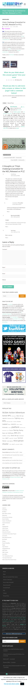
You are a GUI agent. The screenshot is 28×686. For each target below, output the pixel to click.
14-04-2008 (15, 26)
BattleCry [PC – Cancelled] (9, 659)
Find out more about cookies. (12, 684)
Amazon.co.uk (5, 479)
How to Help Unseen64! (8, 582)
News (4, 574)
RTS (19, 433)
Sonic (3, 438)
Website (4, 279)
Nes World (4, 539)
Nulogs (4, 541)
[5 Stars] (13, 80)
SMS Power (4, 550)
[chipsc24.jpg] (14, 61)
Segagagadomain (6, 548)
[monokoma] (6, 107)
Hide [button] (22, 684)
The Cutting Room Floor (7, 556)
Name (4, 267)
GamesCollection (6, 522)
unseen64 (17, 444)
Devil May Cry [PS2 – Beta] (16, 452)
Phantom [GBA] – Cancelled (9, 662)
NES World (11, 54)
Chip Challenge (7, 154)
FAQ (4, 590)
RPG (15, 433)
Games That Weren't (6, 521)
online (9, 427)
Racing (15, 430)
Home (4, 571)
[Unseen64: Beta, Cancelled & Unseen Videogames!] (12, 4)
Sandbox (4, 435)
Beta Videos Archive (6, 513)
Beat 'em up (19, 416)
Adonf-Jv (4, 508)
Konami (19, 421)
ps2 (8, 430)
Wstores (4, 460)
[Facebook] (22, 107)
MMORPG (13, 424)
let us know (4, 322)
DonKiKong (13, 174)
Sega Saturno (5, 546)
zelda (21, 444)
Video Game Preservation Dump (9, 559)
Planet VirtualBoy (6, 543)
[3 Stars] (10, 80)
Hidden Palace (5, 530)
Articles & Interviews (7, 579)
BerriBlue (4, 511)
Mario (9, 424)
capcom (4, 418)
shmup (8, 435)
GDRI (3, 524)
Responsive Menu (25, 4)
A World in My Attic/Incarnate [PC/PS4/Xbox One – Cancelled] (14, 655)
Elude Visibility (5, 519)
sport (7, 438)
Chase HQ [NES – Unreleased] (18, 160)
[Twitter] (24, 107)
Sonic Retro (4, 554)
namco (20, 424)
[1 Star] (6, 80)
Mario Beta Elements (6, 537)
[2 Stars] (8, 80)
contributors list (5, 39)
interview (15, 421)
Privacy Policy (6, 596)
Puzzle (11, 430)
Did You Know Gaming (7, 517)
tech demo (10, 441)
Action (5, 412)
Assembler (4, 509)
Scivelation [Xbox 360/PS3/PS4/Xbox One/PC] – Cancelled (13, 650)
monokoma (6, 26)
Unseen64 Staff (6, 587)
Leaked (4, 424)
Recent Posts (11, 103)
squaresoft (11, 438)
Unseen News (5, 19)
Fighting (17, 418)
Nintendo (5, 427)
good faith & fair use (17, 319)
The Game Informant (7, 557)
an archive (10, 304)
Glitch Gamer (5, 528)
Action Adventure (17, 412)
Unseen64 (19, 109)
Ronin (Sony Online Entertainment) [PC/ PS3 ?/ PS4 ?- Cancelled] (14, 666)
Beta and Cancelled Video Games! (15, 455)
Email (3, 273)
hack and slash (9, 421)
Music (18, 424)
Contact (10, 457)
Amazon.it (18, 477)
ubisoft (13, 444)
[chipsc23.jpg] (6, 61)
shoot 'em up (14, 435)
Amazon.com (13, 477)
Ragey (3, 545)
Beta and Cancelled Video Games (10, 577)
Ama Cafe (4, 455)
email (22, 36)
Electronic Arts (10, 418)
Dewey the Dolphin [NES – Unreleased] (12, 157)
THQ (10, 444)
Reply (7, 199)
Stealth (15, 438)
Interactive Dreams (6, 532)
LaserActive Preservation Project (9, 534)
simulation (21, 435)
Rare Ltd (4, 433)
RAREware (11, 433)
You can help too (14, 317)
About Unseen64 (6, 585)
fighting (22, 418)
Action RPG (6, 416)
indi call (4, 463)
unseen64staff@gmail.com (14, 674)
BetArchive (4, 515)
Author (4, 103)
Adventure (14, 416)
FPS (4, 421)
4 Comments (7, 28)
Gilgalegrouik (5, 526)
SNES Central (5, 552)
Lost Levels (4, 535)
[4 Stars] (12, 80)
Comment (4, 249)
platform (15, 427)
